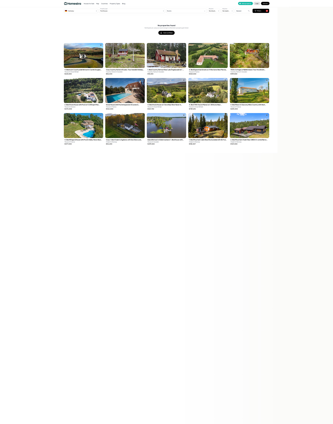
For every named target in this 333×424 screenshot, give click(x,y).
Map (97, 4)
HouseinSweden (153, 142)
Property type (103, 8)
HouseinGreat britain (72, 72)
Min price (211, 8)
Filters (262, 11)
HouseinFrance (194, 72)
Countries (104, 4)
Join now (265, 3)
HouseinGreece (70, 107)
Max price (224, 8)
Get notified (167, 33)
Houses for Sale (89, 4)
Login (257, 3)
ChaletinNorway (111, 142)
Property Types (115, 4)
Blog (123, 4)
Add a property (246, 3)
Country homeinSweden (114, 72)
